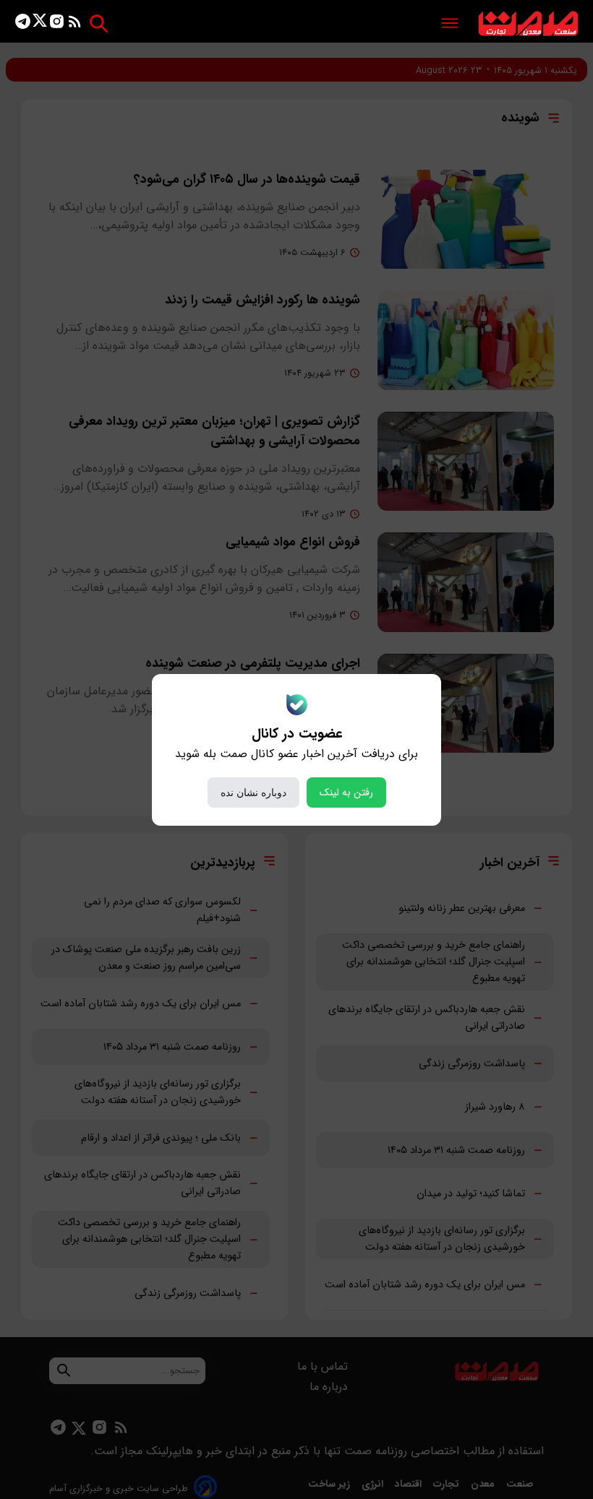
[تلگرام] (23, 24)
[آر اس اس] (75, 24)
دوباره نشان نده (253, 792)
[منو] (450, 24)
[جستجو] (99, 23)
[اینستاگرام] (57, 24)
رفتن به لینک (346, 792)
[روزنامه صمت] (528, 24)
